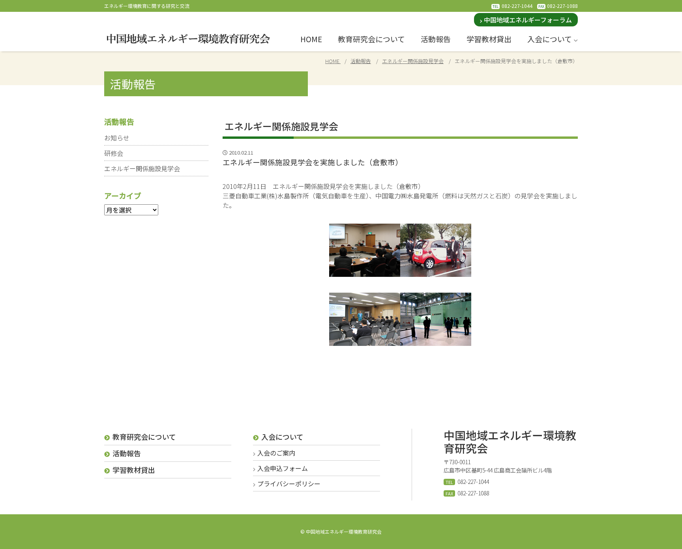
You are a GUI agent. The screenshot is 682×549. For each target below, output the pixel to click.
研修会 (113, 153)
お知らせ (116, 137)
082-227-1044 (517, 5)
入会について (549, 39)
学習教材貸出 (489, 39)
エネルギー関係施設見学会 (142, 168)
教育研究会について (371, 39)
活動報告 (436, 39)
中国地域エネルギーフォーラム (528, 19)
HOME (311, 39)
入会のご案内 (276, 453)
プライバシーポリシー (288, 483)
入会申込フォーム (282, 468)
